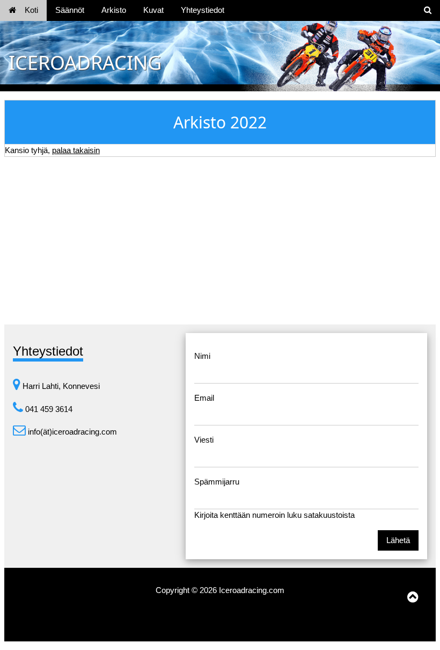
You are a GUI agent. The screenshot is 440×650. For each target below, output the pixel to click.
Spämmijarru (216, 481)
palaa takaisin (76, 150)
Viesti (204, 439)
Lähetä (398, 540)
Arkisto (113, 10)
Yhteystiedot (202, 10)
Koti (31, 10)
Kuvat (153, 10)
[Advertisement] (220, 240)
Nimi (202, 355)
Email (204, 397)
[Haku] (427, 10)
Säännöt (69, 10)
